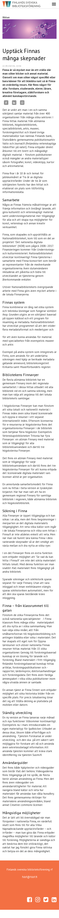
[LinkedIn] (14, 102)
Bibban (6, 17)
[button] (54, 4)
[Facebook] (6, 102)
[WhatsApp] (22, 102)
